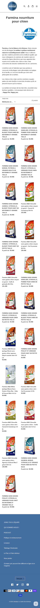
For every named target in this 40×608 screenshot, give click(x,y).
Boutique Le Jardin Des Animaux (22, 601)
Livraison (7, 543)
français (19, 578)
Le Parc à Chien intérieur (12, 553)
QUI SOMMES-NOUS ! (11, 527)
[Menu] (37, 6)
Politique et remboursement (12, 538)
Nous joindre (8, 558)
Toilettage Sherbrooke (11, 548)
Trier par (5, 98)
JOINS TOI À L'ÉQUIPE (11, 522)
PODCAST (7, 532)
